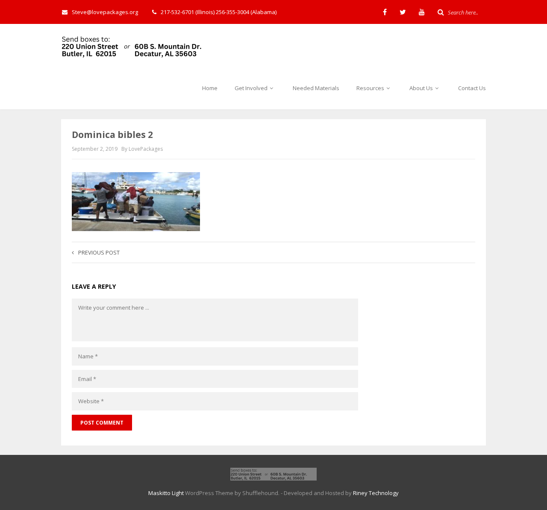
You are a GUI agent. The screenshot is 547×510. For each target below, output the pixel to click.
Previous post (99, 252)
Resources (370, 88)
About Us (421, 88)
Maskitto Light (166, 493)
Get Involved (252, 88)
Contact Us (472, 88)
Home (210, 88)
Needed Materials (316, 88)
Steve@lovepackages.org (105, 12)
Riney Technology (376, 493)
